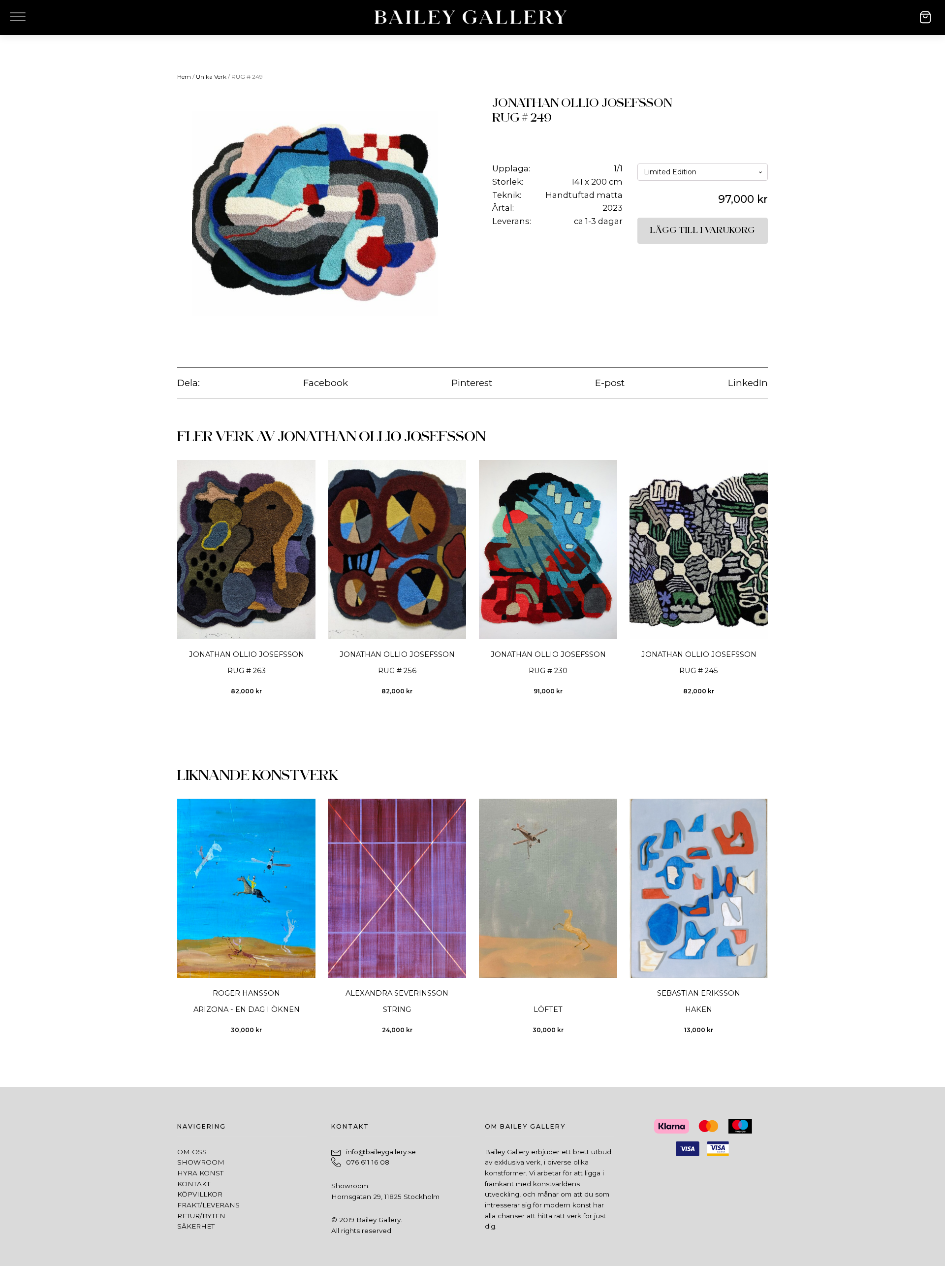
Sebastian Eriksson (698, 993)
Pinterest (471, 383)
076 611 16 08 (367, 1162)
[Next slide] (767, 584)
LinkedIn (748, 383)
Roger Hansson (246, 993)
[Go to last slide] (177, 584)
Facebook (325, 383)
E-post (610, 383)
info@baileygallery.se (381, 1152)
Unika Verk (211, 76)
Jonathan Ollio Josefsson (582, 103)
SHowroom (200, 1162)
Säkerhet (196, 1226)
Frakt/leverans (208, 1205)
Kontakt (193, 1184)
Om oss (192, 1152)
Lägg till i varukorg (702, 230)
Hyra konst (200, 1173)
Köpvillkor (199, 1194)
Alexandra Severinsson (397, 993)
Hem (184, 76)
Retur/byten (201, 1216)
